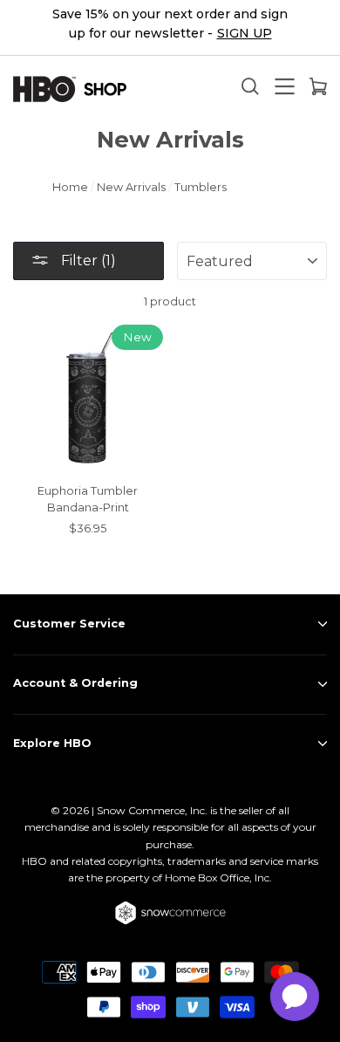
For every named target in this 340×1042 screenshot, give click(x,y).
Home (70, 187)
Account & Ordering (75, 682)
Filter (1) (87, 260)
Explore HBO (52, 743)
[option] (170, 28)
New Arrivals (131, 187)
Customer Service (69, 623)
